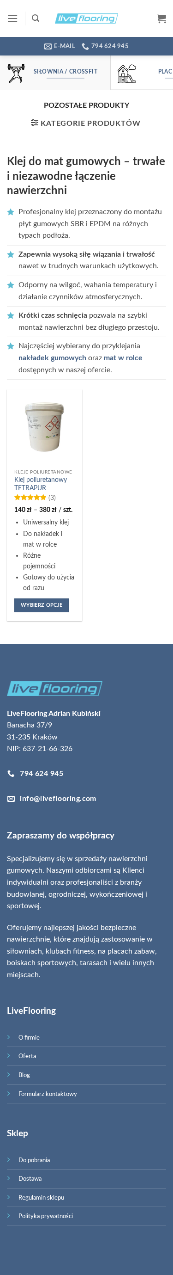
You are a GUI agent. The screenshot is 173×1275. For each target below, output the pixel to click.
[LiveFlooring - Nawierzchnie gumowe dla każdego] (86, 18)
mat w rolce (123, 358)
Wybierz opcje (41, 605)
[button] (12, 18)
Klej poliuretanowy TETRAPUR (40, 484)
